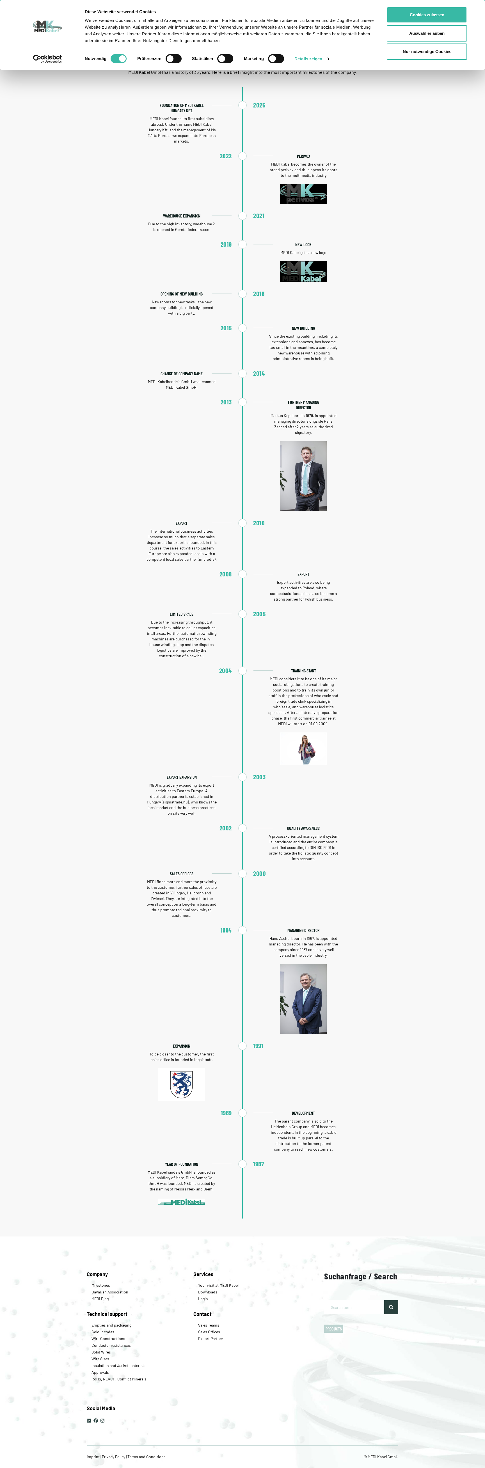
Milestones (100, 1285)
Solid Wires (101, 1352)
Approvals (100, 1372)
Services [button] (203, 1274)
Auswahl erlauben (427, 33)
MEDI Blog (100, 1298)
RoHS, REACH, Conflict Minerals (118, 1379)
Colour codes (102, 1331)
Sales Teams (208, 1325)
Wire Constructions (108, 1338)
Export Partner (210, 1338)
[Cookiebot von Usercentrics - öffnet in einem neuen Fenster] (47, 59)
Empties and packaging (111, 1325)
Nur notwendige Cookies (427, 51)
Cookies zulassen (427, 14)
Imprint (93, 1456)
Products (334, 1328)
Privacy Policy (113, 1456)
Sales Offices (209, 1331)
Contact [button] (202, 1314)
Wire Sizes (100, 1358)
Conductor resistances (111, 1345)
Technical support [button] (107, 1314)
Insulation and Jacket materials (118, 1365)
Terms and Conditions (146, 1456)
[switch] (174, 58)
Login (203, 1298)
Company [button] (97, 1274)
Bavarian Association (109, 1292)
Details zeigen (308, 58)
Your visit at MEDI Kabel (218, 1285)
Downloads (207, 1292)
